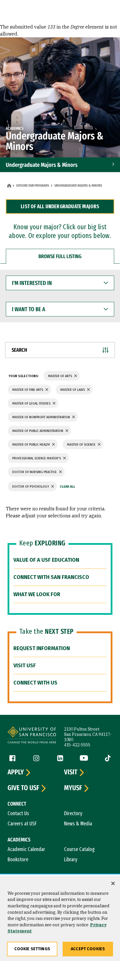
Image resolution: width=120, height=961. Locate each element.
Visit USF (24, 665)
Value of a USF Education (46, 560)
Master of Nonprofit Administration (41, 417)
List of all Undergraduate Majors (60, 206)
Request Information (41, 648)
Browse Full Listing (60, 256)
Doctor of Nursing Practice (35, 472)
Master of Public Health (31, 445)
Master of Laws (73, 390)
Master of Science (81, 445)
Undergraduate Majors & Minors (41, 164)
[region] (60, 918)
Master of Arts (60, 376)
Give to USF (23, 788)
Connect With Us (35, 683)
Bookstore (18, 859)
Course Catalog (79, 849)
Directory (73, 813)
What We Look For (36, 594)
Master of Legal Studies (31, 403)
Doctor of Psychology (31, 487)
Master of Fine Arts (28, 390)
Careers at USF (22, 823)
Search (19, 350)
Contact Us (18, 813)
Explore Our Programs (32, 185)
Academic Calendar (26, 849)
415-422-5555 (77, 745)
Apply (16, 772)
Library (70, 859)
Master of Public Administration (38, 431)
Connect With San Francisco (51, 577)
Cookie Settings (32, 948)
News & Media (78, 823)
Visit (70, 772)
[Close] (113, 883)
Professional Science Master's (37, 458)
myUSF (73, 788)
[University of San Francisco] (32, 736)
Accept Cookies (88, 948)
